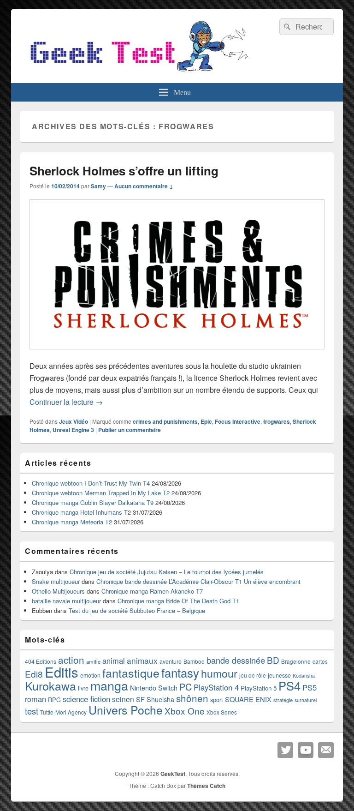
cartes (320, 661)
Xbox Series (221, 712)
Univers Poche (125, 710)
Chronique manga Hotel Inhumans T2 (81, 512)
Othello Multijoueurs (58, 591)
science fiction (86, 698)
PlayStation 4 (216, 687)
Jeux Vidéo (73, 421)
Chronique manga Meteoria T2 (72, 521)
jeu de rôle (252, 675)
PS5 (309, 687)
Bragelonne (296, 661)
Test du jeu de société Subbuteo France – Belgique (137, 610)
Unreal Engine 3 (73, 430)
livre (83, 688)
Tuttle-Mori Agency (63, 712)
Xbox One (185, 710)
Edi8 (34, 673)
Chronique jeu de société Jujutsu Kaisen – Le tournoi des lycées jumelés (167, 571)
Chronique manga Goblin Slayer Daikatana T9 (92, 502)
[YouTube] (305, 750)
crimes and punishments (165, 421)
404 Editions (40, 661)
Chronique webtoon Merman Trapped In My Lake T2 (101, 492)
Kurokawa (50, 685)
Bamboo (194, 661)
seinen (123, 699)
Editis (61, 671)
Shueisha (160, 699)
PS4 (289, 685)
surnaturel (306, 700)
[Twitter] (285, 750)
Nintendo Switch (153, 687)
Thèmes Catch (206, 785)
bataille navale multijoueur (66, 600)
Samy (98, 186)
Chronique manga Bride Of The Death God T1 (178, 600)
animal (113, 660)
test (31, 711)
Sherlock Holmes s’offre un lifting (124, 170)
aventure (170, 661)
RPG (54, 699)
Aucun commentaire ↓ (143, 186)
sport (216, 699)
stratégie (283, 699)
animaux (142, 660)
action (71, 660)
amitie (93, 661)
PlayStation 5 (259, 688)
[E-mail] (326, 750)
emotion (90, 675)
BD (273, 660)
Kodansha (304, 675)
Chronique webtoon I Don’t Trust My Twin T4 (91, 483)
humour (219, 673)
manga (109, 685)
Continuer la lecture (66, 401)
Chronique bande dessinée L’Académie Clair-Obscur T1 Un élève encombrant (198, 581)
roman (35, 698)
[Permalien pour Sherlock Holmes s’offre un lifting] (177, 353)
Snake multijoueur (56, 581)
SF (140, 699)
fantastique (130, 672)
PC (185, 686)
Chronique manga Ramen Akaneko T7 (152, 591)
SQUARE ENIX (248, 699)
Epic (206, 421)
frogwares (276, 421)
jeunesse (279, 675)
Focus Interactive (237, 421)
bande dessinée (235, 660)
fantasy (180, 672)
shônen (192, 698)
